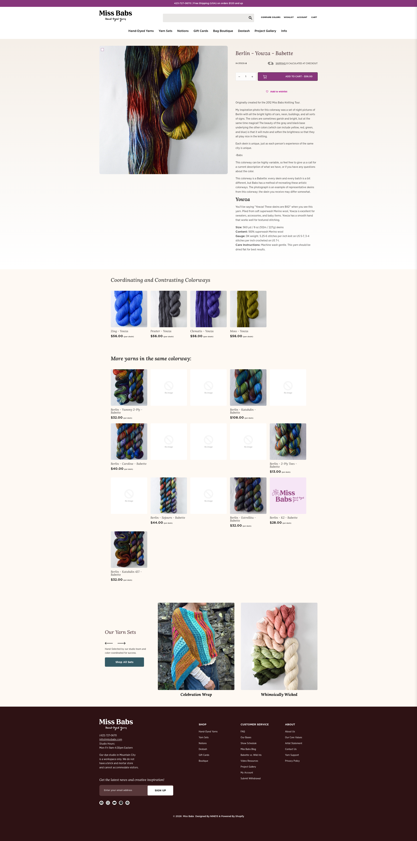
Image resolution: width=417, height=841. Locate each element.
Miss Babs (188, 816)
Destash (203, 749)
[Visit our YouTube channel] (114, 803)
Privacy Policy (292, 761)
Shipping (281, 63)
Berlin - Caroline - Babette (129, 464)
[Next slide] (121, 643)
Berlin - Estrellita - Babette (243, 519)
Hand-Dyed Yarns (208, 731)
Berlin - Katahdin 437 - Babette (126, 573)
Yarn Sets (203, 737)
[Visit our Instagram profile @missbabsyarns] (108, 803)
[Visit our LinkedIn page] (121, 803)
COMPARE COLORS (270, 17)
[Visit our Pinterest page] (127, 803)
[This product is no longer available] (169, 387)
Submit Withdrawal (251, 778)
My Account (247, 772)
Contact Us (290, 749)
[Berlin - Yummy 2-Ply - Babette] (129, 387)
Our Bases (246, 737)
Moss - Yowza (239, 331)
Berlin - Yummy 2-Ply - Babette (126, 411)
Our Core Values (293, 737)
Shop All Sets (124, 662)
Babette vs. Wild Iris (251, 755)
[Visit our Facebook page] (101, 803)
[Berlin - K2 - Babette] (288, 495)
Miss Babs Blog (248, 749)
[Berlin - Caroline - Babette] (129, 441)
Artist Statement (293, 743)
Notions (203, 743)
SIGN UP (160, 790)
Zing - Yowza (119, 331)
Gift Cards (204, 755)
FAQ (243, 731)
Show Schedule (249, 743)
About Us (290, 731)
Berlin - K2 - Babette (284, 517)
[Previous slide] (109, 643)
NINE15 (214, 816)
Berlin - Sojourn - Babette (168, 517)
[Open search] (208, 18)
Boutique (203, 761)
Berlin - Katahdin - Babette (243, 411)
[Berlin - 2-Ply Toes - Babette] (288, 441)
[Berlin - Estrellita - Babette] (248, 495)
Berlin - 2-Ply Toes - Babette (283, 465)
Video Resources (249, 761)
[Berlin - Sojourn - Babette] (169, 495)
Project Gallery (248, 767)
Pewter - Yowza (161, 331)
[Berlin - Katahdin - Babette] (248, 387)
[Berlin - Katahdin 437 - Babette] (129, 549)
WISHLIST (289, 17)
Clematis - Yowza (202, 331)
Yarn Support (292, 755)
